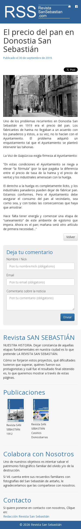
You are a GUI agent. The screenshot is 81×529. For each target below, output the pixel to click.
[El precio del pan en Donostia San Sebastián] (40, 96)
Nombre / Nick (16, 259)
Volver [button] (70, 237)
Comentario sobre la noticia (26, 291)
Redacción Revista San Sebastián (26, 516)
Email (10, 275)
